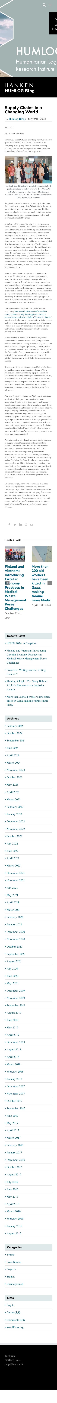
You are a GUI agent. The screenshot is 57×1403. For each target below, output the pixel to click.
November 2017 (16, 1093)
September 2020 (16, 954)
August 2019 (14, 1012)
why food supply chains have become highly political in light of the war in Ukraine (28, 316)
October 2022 (14, 836)
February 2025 (15, 726)
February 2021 (15, 917)
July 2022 (12, 843)
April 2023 (13, 792)
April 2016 (13, 1204)
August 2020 (14, 961)
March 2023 (14, 799)
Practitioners (14, 1262)
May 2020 (12, 983)
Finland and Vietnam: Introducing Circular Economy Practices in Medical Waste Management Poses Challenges (15, 587)
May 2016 (12, 1196)
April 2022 (13, 858)
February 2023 (15, 807)
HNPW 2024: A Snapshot (21, 643)
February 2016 (15, 1218)
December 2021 (16, 873)
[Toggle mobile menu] (50, 5)
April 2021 (13, 902)
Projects (11, 1269)
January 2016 (14, 1226)
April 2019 (13, 1035)
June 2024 (12, 748)
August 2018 (14, 1049)
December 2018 (16, 1042)
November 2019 (16, 998)
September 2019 (16, 1005)
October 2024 (14, 733)
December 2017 (16, 1086)
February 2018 (15, 1071)
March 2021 (14, 910)
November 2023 (16, 770)
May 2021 (12, 895)
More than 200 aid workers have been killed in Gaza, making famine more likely (41, 583)
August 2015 (14, 1233)
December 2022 (16, 821)
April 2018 (13, 1057)
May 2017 (12, 1123)
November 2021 (16, 880)
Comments (16, 1320)
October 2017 (14, 1101)
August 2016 (14, 1174)
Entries (14, 1312)
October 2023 (14, 777)
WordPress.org (15, 1327)
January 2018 (14, 1079)
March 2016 (14, 1211)
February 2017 (15, 1145)
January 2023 (14, 814)
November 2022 (16, 829)
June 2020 (12, 976)
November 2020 (16, 939)
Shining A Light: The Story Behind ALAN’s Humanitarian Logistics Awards (27, 685)
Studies (11, 1276)
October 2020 (14, 946)
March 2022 (14, 865)
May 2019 (12, 1027)
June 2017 (12, 1115)
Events (10, 1254)
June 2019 (12, 1020)
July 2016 (12, 1182)
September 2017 (16, 1108)
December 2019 (16, 990)
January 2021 (14, 924)
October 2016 (14, 1167)
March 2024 (14, 762)
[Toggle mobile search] (44, 5)
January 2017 (14, 1152)
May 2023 (12, 784)
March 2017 (14, 1137)
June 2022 (12, 851)
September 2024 (16, 740)
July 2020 (12, 968)
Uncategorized (15, 1284)
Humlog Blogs (17, 119)
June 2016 (12, 1189)
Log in (10, 1305)
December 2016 (16, 1160)
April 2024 (13, 755)
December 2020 (16, 932)
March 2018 (14, 1064)
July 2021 (12, 887)
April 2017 (13, 1130)
